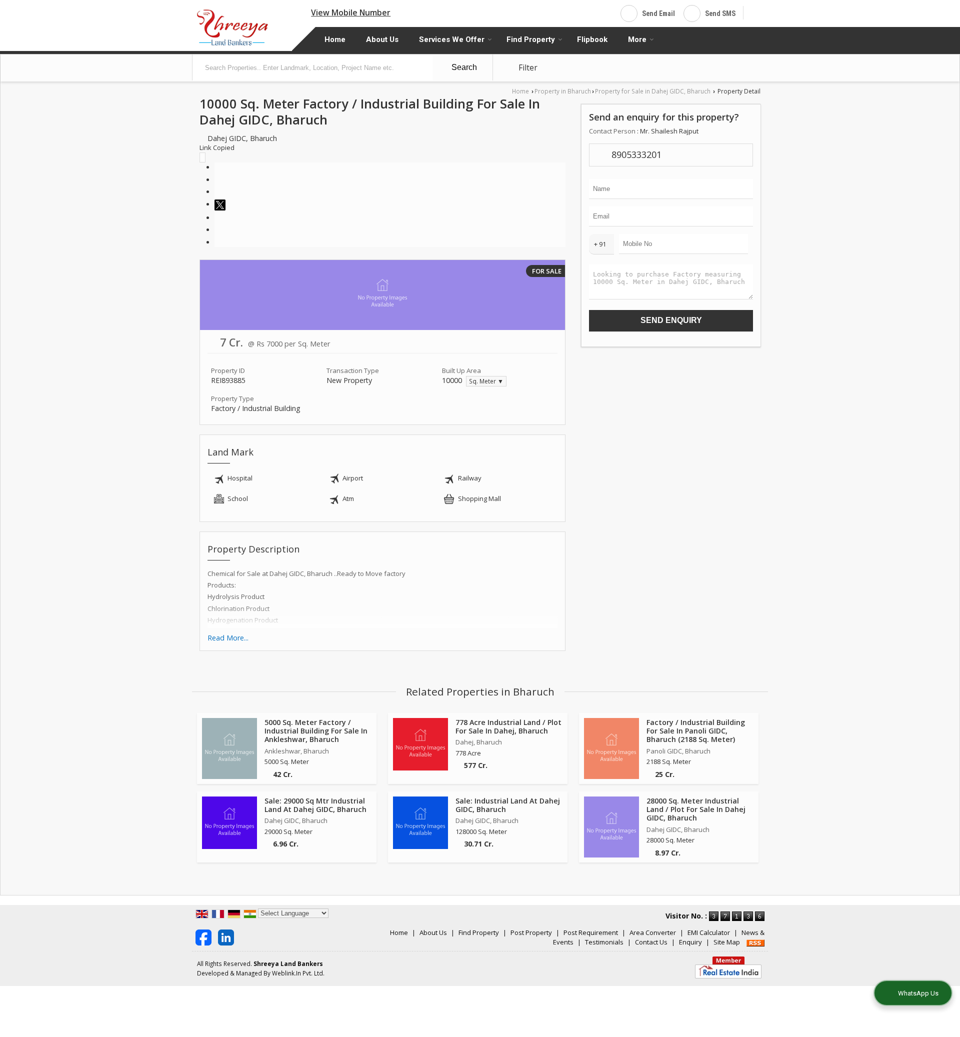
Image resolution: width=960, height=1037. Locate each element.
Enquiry (690, 942)
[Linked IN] (226, 937)
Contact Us (651, 942)
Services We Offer (451, 39)
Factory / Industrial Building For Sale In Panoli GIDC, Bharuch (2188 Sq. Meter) (695, 731)
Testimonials (604, 942)
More (637, 39)
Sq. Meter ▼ (486, 381)
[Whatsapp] (217, 191)
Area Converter (653, 932)
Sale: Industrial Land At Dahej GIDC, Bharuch (508, 805)
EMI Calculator (709, 932)
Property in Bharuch (562, 91)
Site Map (727, 942)
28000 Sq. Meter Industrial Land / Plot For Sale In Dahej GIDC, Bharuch (696, 809)
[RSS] (755, 942)
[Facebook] (217, 167)
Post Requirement (591, 932)
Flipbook (592, 39)
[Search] (754, 12)
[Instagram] (217, 179)
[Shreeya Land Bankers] (233, 27)
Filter (527, 67)
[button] (350, 12)
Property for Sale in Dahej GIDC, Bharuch (652, 91)
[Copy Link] (217, 242)
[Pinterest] (217, 229)
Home (335, 39)
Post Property (531, 932)
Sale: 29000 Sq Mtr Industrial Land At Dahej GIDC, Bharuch (315, 805)
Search (463, 67)
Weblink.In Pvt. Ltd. (298, 973)
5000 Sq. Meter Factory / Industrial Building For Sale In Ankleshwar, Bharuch (316, 731)
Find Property (530, 39)
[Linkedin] (217, 217)
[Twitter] (221, 204)
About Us (382, 39)
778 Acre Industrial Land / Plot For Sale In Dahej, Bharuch (509, 727)
